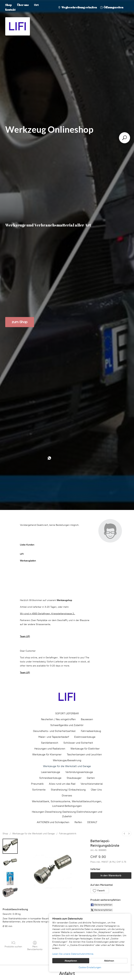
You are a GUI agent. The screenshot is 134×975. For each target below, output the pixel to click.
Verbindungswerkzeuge (79, 772)
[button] (99, 890)
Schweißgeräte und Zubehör (67, 725)
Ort (36, 5)
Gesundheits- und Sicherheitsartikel (54, 731)
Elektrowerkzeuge (84, 736)
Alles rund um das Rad (62, 783)
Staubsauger (74, 777)
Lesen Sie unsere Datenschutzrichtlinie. (73, 954)
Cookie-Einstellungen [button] (90, 967)
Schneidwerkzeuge (50, 777)
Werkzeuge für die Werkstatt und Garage (67, 766)
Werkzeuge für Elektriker (85, 748)
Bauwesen (87, 719)
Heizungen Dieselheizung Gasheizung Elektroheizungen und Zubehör (67, 814)
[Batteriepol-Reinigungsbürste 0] (10, 846)
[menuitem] (124, 833)
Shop (8, 5)
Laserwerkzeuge (50, 772)
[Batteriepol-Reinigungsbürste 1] (10, 862)
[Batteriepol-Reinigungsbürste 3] (10, 892)
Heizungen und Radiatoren (49, 748)
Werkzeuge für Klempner (47, 754)
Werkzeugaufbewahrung (67, 760)
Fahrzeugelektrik (67, 833)
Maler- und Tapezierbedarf (53, 736)
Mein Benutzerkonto (34, 948)
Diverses (67, 795)
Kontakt (10, 9)
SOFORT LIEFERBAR (67, 713)
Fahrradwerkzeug (91, 731)
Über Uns (96, 789)
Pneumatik (37, 783)
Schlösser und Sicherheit (78, 742)
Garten (91, 777)
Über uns (23, 5)
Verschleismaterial (92, 783)
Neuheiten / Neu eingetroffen (58, 719)
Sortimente (39, 789)
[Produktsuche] (124, 138)
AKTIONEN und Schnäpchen (53, 822)
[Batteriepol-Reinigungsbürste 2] (10, 878)
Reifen (78, 822)
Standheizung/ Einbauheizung (68, 789)
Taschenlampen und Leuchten (84, 754)
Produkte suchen (13, 946)
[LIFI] (67, 697)
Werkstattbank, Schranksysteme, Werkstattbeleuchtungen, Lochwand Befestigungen (67, 803)
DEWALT (92, 822)
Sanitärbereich (49, 742)
